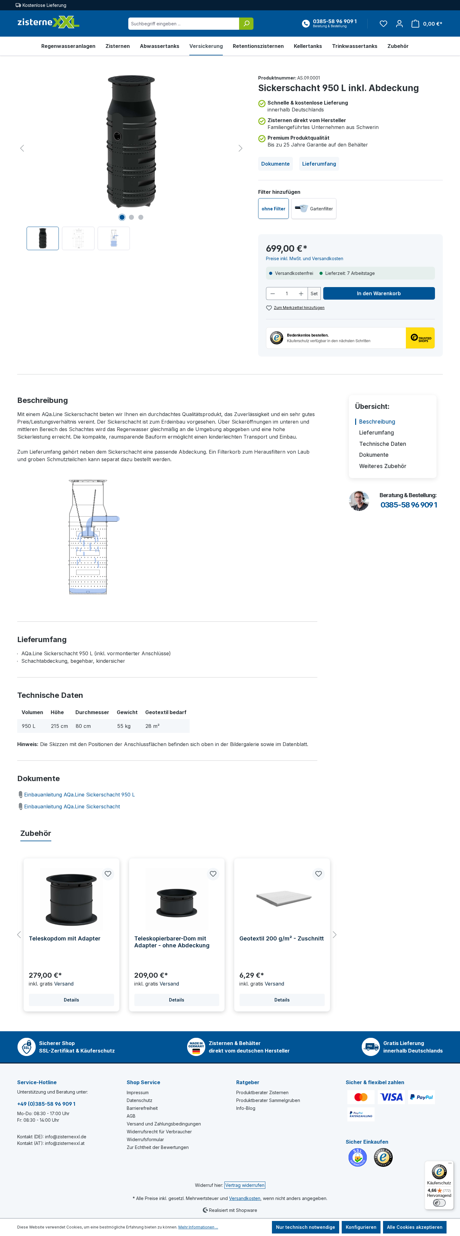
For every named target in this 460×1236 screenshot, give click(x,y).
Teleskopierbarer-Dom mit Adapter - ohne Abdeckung (172, 942)
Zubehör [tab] (35, 833)
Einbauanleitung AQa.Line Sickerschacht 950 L (79, 794)
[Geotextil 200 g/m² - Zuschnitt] (282, 899)
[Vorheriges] (22, 148)
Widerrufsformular (145, 1139)
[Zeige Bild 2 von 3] (131, 217)
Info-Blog (245, 1108)
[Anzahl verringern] (272, 293)
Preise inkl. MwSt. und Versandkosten (304, 258)
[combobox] (183, 24)
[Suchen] (246, 24)
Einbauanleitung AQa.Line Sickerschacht (72, 806)
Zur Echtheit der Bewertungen (158, 1147)
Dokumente (275, 164)
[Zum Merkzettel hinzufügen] (108, 874)
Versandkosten (244, 1198)
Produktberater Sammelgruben (268, 1100)
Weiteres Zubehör (382, 466)
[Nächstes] (240, 148)
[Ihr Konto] (399, 24)
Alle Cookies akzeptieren (414, 1227)
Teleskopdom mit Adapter (64, 938)
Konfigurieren (361, 1227)
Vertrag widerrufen (244, 1185)
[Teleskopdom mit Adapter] (71, 899)
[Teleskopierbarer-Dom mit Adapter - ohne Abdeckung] (177, 899)
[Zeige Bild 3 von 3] (140, 217)
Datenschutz (139, 1100)
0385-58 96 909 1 (409, 504)
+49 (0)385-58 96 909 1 (46, 1104)
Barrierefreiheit (142, 1108)
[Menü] (450, 1164)
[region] (131, 162)
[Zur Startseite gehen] (48, 22)
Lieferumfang (319, 164)
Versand (64, 984)
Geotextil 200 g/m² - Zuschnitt (281, 938)
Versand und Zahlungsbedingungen (164, 1123)
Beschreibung (377, 422)
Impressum (138, 1092)
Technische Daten (382, 444)
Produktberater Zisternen (262, 1092)
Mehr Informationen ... (198, 1227)
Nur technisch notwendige (305, 1227)
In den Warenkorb (379, 293)
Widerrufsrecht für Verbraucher (159, 1131)
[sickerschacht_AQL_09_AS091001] (131, 142)
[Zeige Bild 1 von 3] (122, 217)
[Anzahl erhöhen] (301, 293)
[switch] (439, 1203)
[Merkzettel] (383, 24)
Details (71, 999)
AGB (131, 1116)
